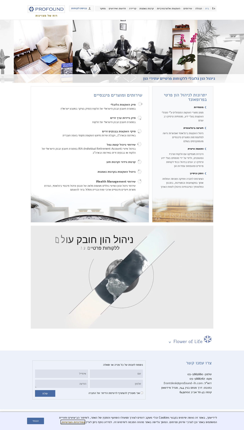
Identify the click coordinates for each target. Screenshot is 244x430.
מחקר (103, 8)
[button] (122, 339)
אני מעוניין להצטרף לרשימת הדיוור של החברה (114, 393)
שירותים (187, 8)
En (213, 8)
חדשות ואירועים (117, 8)
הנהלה (198, 8)
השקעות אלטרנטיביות (168, 8)
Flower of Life (187, 341)
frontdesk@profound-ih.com (183, 383)
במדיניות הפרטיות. (73, 422)
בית (207, 8)
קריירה (132, 8)
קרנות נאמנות (146, 8)
